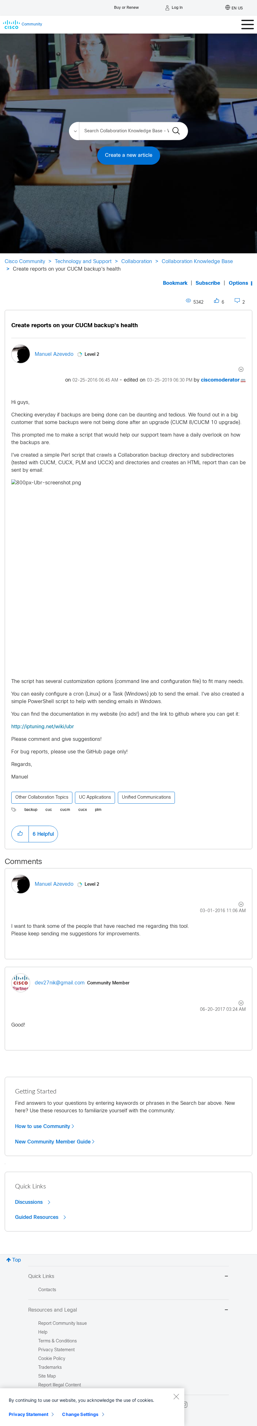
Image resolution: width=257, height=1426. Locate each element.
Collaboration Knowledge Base (197, 261)
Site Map (47, 1376)
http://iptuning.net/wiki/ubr (42, 726)
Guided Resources (37, 1217)
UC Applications (95, 798)
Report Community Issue (62, 1324)
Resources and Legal (52, 1310)
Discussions (29, 1202)
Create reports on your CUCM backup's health (74, 325)
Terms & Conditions (57, 1341)
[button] (20, 834)
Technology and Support (83, 261)
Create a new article (128, 155)
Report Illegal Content (59, 1385)
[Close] (176, 1396)
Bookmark (175, 283)
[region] (92, 1407)
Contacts (47, 1290)
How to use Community (42, 1126)
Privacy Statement (28, 1414)
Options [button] (238, 283)
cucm (65, 810)
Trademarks (50, 1368)
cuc (48, 810)
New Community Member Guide (53, 1141)
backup (30, 810)
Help (42, 1332)
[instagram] (184, 1404)
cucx (82, 810)
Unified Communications (146, 798)
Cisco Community (25, 261)
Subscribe (208, 283)
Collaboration (136, 261)
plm (98, 810)
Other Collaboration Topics (41, 798)
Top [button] (16, 1260)
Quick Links (41, 1276)
